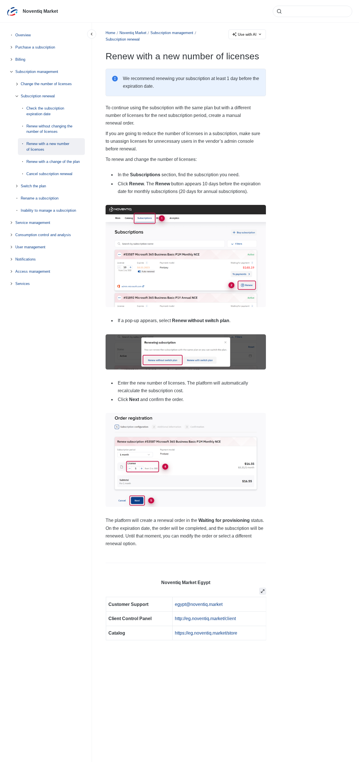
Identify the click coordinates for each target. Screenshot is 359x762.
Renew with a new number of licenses (47, 147)
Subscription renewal (38, 96)
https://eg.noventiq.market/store (206, 633)
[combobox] (312, 11)
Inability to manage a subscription (48, 210)
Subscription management (36, 72)
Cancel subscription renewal (49, 173)
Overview (23, 35)
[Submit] (279, 11)
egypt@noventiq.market (198, 604)
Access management (32, 271)
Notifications (25, 259)
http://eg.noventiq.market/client (205, 618)
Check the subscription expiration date (45, 111)
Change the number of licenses (46, 84)
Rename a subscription (39, 198)
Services (22, 283)
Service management (32, 222)
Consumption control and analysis (43, 234)
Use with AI (247, 34)
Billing (20, 59)
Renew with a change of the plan (53, 161)
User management (30, 247)
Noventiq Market (40, 11)
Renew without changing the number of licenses (49, 129)
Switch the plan (33, 186)
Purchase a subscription (35, 47)
